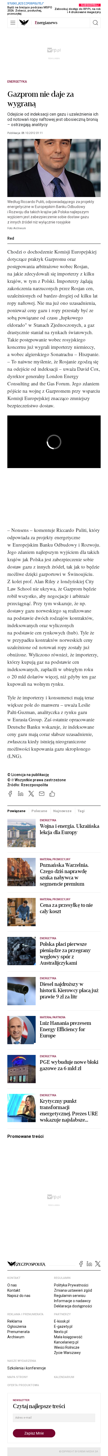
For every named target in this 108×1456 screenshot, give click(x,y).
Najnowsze (62, 811)
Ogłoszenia (16, 1326)
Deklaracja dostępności (73, 1306)
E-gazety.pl (63, 1326)
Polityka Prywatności (71, 1285)
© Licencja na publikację (28, 775)
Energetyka (17, 81)
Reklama (14, 1321)
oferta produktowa (23, 1385)
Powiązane (16, 811)
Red (10, 238)
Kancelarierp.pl (66, 1342)
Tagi (81, 811)
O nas (12, 1285)
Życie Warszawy (67, 1353)
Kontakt (13, 1290)
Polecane (39, 811)
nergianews (46, 22)
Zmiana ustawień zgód (73, 1290)
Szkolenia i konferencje (26, 1368)
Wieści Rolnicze (66, 1347)
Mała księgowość (68, 1337)
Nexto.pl (60, 1332)
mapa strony (17, 1377)
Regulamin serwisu (69, 1296)
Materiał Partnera (52, 1017)
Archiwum (15, 1337)
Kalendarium (64, 1377)
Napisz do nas (18, 1296)
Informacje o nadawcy (72, 1301)
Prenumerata (18, 1332)
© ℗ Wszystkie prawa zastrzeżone (36, 780)
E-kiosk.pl (61, 1321)
